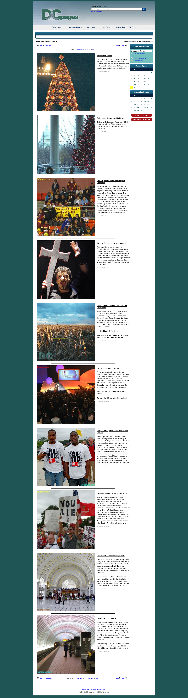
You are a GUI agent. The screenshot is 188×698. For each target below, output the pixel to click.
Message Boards (75, 27)
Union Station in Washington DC (111, 556)
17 (145, 104)
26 (93, 49)
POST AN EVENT (141, 115)
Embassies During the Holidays (110, 118)
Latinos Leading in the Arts (108, 368)
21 (135, 107)
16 (89, 49)
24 (145, 107)
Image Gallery (106, 27)
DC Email (132, 27)
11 (80, 49)
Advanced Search (139, 53)
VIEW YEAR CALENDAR (141, 119)
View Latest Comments (141, 58)
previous (48, 45)
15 (87, 49)
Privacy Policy (101, 689)
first (41, 45)
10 (78, 49)
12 (81, 49)
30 (131, 87)
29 (138, 110)
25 (148, 107)
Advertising (120, 27)
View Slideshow (138, 60)
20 (131, 107)
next (117, 45)
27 (131, 110)
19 (151, 104)
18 (148, 104)
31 (135, 87)
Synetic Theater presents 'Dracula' (111, 243)
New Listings (91, 27)
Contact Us (85, 689)
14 (85, 49)
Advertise (93, 689)
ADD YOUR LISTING (96, 12)
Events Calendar (58, 27)
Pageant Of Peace (104, 56)
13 (131, 104)
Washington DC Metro (106, 618)
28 (135, 110)
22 (138, 107)
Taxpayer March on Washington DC (112, 493)
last (123, 45)
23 (141, 107)
